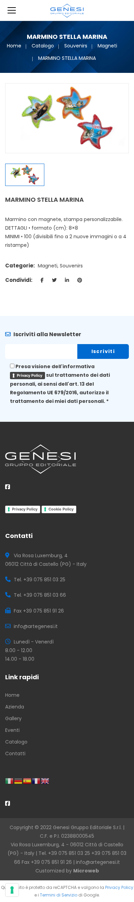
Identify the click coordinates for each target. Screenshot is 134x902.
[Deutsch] (18, 780)
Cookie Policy (61, 509)
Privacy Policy (29, 375)
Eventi (12, 730)
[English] (45, 780)
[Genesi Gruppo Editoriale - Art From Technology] (67, 10)
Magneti (107, 45)
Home (14, 45)
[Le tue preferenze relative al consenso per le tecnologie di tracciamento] (12, 889)
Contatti (15, 753)
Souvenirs (75, 45)
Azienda (14, 706)
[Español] (27, 780)
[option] (67, 118)
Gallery (13, 718)
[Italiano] (9, 780)
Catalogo (43, 45)
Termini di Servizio (58, 895)
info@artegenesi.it (98, 862)
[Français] (36, 780)
